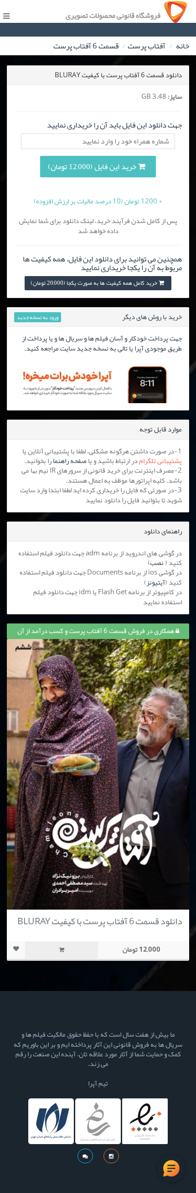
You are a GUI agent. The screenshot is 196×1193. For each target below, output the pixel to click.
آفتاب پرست (146, 45)
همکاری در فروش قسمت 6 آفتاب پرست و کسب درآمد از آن (96, 631)
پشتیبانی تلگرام (160, 461)
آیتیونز (155, 582)
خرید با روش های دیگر (152, 317)
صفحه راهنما (70, 461)
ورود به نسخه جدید (37, 317)
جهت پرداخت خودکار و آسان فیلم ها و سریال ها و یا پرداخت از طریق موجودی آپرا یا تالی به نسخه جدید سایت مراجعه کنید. (102, 343)
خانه (182, 45)
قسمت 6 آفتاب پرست (86, 45)
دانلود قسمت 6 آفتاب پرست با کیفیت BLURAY (99, 921)
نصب (157, 563)
